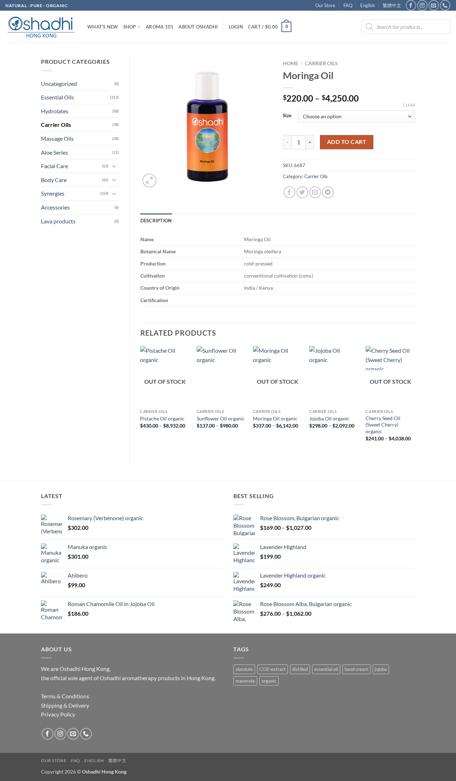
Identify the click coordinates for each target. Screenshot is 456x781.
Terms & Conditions (65, 696)
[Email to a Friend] (315, 192)
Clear (409, 105)
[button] (236, 27)
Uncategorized (59, 83)
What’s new (102, 27)
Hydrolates (54, 111)
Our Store (325, 5)
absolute (244, 669)
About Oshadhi (198, 27)
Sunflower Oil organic (221, 418)
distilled (300, 669)
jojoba (381, 669)
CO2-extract (272, 669)
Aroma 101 (159, 27)
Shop (129, 27)
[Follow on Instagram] (422, 5)
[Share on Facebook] (289, 192)
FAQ (347, 5)
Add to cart (346, 142)
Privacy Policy (58, 714)
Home (290, 63)
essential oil (326, 669)
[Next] (414, 399)
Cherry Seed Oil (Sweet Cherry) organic (383, 424)
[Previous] (140, 399)
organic (268, 681)
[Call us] (445, 5)
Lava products (58, 221)
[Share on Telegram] (328, 192)
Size (287, 115)
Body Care (54, 179)
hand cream (356, 669)
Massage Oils (57, 138)
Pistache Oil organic (162, 418)
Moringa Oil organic (275, 418)
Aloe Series (54, 152)
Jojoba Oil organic (329, 418)
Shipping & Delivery (65, 705)
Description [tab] (156, 220)
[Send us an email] (434, 5)
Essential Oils (57, 97)
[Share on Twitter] (302, 192)
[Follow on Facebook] (411, 5)
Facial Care (54, 165)
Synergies (52, 193)
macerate (245, 681)
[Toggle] (114, 166)
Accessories (55, 207)
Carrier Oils (56, 124)
